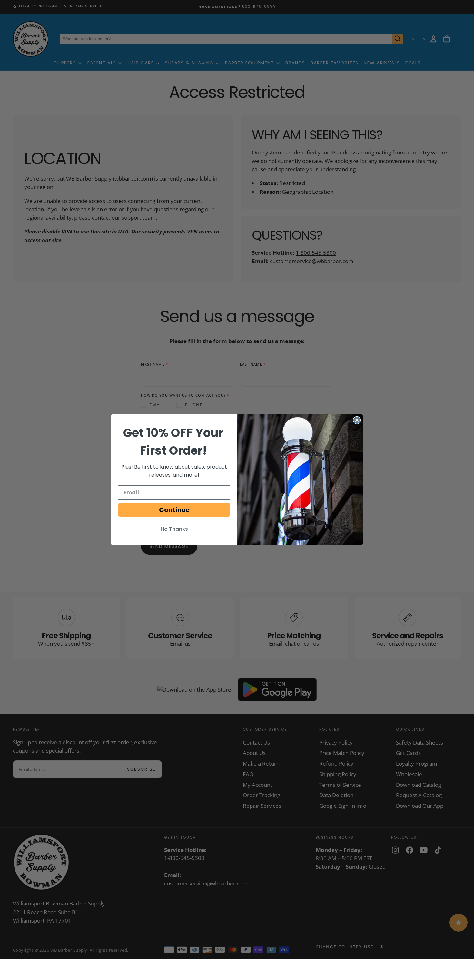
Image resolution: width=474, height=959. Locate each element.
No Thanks (174, 529)
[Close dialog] (357, 420)
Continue (174, 509)
